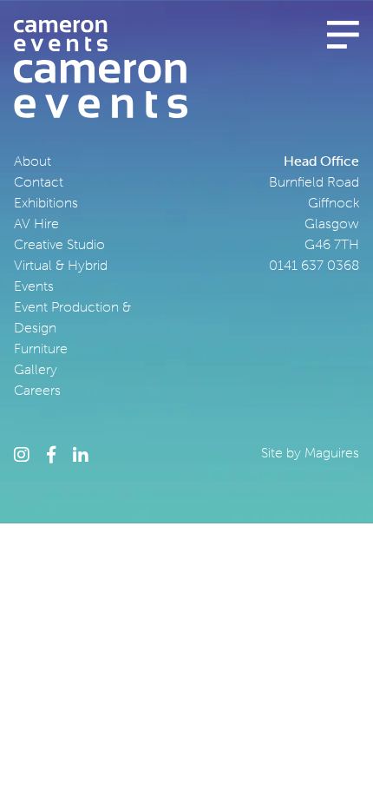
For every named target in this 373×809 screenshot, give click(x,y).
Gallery (35, 369)
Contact (38, 181)
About (32, 160)
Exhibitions (46, 202)
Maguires (331, 452)
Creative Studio (59, 244)
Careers (37, 389)
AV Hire (36, 223)
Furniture (41, 348)
